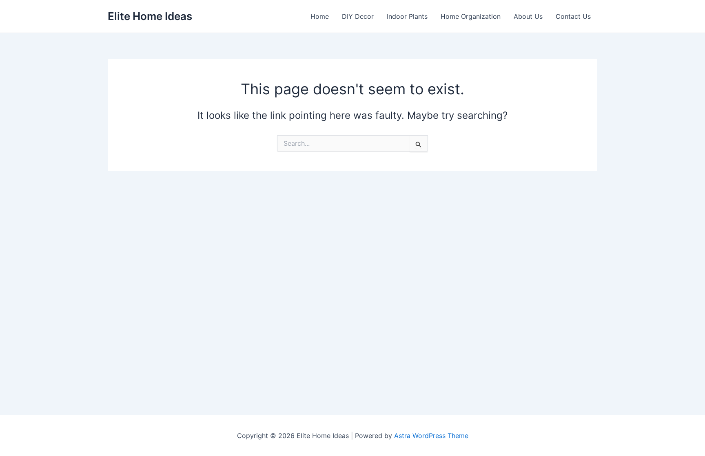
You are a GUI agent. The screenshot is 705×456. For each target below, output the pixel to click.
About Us (528, 16)
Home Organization (471, 16)
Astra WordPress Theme (431, 436)
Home (319, 16)
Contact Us (573, 16)
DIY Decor (358, 16)
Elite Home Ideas (150, 16)
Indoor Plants (407, 16)
